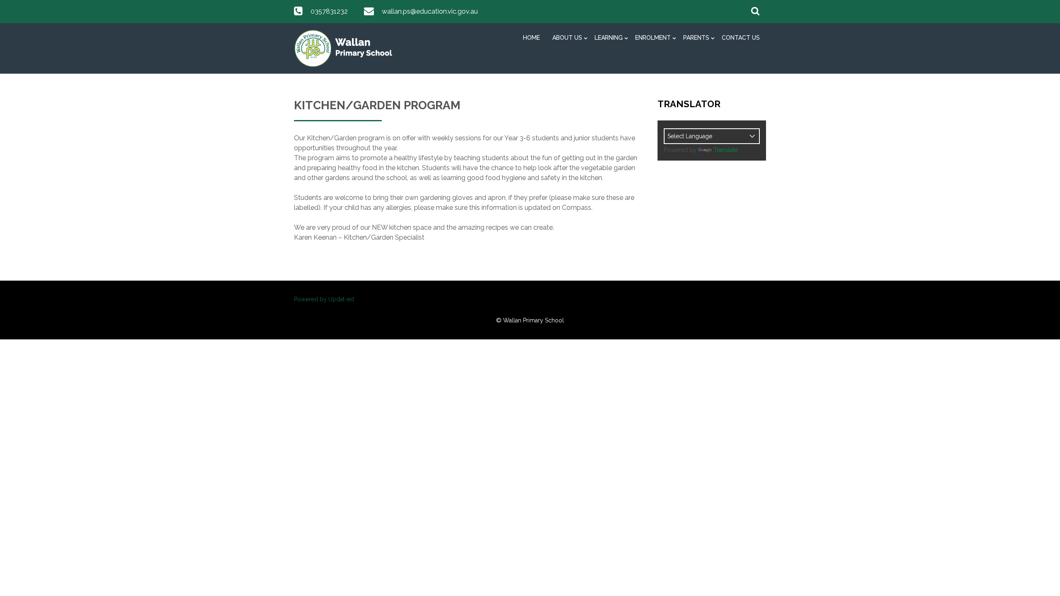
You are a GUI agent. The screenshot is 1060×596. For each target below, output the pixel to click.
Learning (609, 37)
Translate (725, 150)
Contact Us (741, 37)
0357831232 (329, 11)
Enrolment (653, 37)
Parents (696, 37)
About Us (567, 37)
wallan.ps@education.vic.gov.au (430, 11)
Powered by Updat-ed (324, 299)
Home (531, 37)
